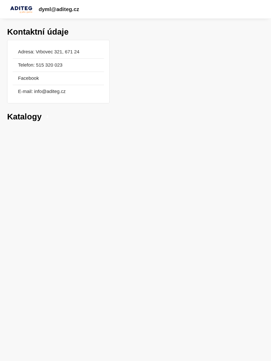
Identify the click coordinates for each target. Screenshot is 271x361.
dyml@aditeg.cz (59, 9)
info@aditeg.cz (50, 91)
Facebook (28, 78)
